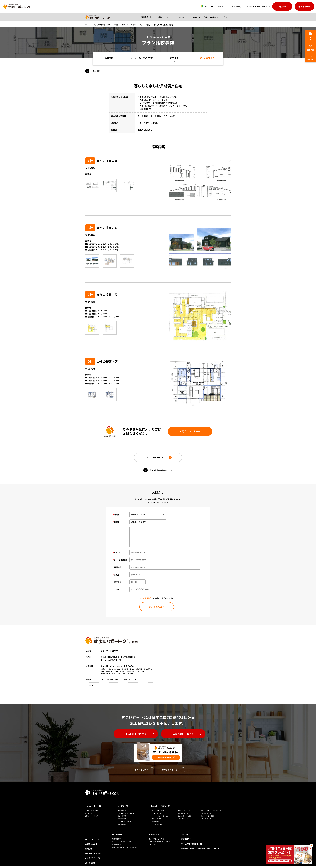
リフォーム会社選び (124, 821)
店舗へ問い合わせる (183, 733)
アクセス (226, 17)
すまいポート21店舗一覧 (160, 806)
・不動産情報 (154, 821)
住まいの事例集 (213, 17)
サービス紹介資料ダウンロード (193, 844)
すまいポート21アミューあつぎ (211, 810)
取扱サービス (174, 17)
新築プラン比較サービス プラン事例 (124, 847)
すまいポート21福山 (207, 816)
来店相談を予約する (135, 733)
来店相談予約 (304, 6)
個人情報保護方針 (146, 598)
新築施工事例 (116, 839)
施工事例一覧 (117, 834)
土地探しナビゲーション (126, 813)
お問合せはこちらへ (190, 431)
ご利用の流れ (89, 813)
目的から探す (153, 844)
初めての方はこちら (212, 6)
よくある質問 (90, 863)
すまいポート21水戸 (129, 25)
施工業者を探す (155, 834)
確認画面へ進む (156, 606)
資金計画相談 (122, 816)
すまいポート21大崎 (157, 810)
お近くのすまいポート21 (257, 6)
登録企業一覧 (161, 17)
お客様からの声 (91, 844)
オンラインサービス (93, 858)
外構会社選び (122, 819)
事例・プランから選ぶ (156, 839)
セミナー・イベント (188, 17)
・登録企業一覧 (155, 813)
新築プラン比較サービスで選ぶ (159, 842)
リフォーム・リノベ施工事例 (121, 842)
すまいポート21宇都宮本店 (159, 816)
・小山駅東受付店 (156, 824)
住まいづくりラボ (92, 839)
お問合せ (282, 6)
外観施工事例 (116, 844)
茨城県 (116, 25)
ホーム (87, 25)
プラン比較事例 (144, 25)
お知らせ (203, 17)
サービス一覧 (235, 6)
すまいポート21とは (93, 806)
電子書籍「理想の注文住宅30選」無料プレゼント (200, 848)
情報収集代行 (122, 824)
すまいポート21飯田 (184, 816)
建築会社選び (122, 810)
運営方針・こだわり (92, 816)
